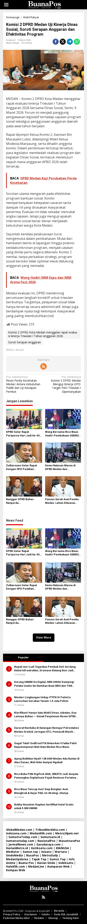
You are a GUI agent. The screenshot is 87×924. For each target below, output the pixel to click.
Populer (23, 657)
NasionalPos (46, 841)
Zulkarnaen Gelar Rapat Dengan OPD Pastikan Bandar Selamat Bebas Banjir (21, 467)
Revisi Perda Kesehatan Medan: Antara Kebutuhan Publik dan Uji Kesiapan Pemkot (23, 384)
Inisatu (46, 852)
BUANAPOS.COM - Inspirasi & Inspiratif (26, 911)
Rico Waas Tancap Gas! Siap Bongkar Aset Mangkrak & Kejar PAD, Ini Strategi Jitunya (41, 791)
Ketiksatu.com (42, 848)
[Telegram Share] (70, 42)
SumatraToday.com (22, 837)
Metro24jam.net (67, 833)
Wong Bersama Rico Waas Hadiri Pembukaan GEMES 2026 (62, 433)
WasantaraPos (69, 841)
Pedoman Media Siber (16, 918)
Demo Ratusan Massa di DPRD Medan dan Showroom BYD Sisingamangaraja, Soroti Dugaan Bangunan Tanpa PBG (61, 467)
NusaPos (32, 855)
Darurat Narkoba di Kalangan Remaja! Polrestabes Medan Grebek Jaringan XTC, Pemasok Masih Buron (46, 729)
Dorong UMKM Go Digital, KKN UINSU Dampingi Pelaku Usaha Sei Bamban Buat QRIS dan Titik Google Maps (44, 683)
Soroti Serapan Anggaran (24, 342)
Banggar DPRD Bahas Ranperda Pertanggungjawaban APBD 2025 (24, 501)
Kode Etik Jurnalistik (66, 914)
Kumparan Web (58, 866)
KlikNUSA (62, 848)
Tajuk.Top (39, 859)
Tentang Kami (70, 918)
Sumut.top (30, 852)
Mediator (12, 852)
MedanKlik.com (41, 833)
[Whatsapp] (77, 42)
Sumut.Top (58, 859)
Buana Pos (26, 863)
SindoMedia (14, 855)
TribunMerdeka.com (50, 830)
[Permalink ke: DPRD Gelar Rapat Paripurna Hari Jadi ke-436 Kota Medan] (24, 418)
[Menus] (6, 4)
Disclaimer (30, 914)
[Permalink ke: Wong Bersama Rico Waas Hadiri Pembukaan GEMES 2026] (63, 418)
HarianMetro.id (17, 848)
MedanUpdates (17, 859)
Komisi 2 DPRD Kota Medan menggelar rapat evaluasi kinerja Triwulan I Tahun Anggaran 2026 (42, 334)
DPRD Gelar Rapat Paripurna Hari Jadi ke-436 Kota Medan (23, 433)
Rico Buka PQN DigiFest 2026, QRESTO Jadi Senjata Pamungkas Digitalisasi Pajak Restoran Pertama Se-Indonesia (46, 776)
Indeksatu (65, 863)
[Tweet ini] (63, 42)
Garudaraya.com (48, 844)
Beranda (59, 910)
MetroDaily (50, 855)
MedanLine (36, 866)
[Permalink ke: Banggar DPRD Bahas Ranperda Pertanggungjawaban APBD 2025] (24, 486)
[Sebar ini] (56, 42)
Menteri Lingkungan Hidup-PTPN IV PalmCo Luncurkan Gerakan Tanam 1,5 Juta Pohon (42, 699)
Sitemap (53, 918)
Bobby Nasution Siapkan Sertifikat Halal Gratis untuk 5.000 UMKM (43, 806)
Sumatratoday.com (20, 841)
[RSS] (43, 366)
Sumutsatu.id (50, 837)
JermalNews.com (20, 844)
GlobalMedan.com (19, 830)
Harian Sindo (46, 863)
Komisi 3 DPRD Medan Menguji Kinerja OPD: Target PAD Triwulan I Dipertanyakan (66, 384)
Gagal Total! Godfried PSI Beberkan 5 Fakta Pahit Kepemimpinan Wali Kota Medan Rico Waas (45, 745)
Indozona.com (16, 833)
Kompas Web (15, 870)
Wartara (61, 852)
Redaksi (39, 918)
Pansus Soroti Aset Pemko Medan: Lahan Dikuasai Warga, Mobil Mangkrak (62, 501)
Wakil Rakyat (12, 43)
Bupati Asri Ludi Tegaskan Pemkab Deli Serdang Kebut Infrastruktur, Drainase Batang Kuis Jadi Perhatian (45, 668)
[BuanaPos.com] (44, 4)
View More (43, 637)
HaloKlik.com (15, 866)
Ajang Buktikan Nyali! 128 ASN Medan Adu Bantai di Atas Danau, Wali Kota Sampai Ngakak (47, 760)
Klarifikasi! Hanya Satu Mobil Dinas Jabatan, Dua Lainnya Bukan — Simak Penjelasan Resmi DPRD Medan (45, 714)
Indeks (45, 914)
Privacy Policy (11, 914)
